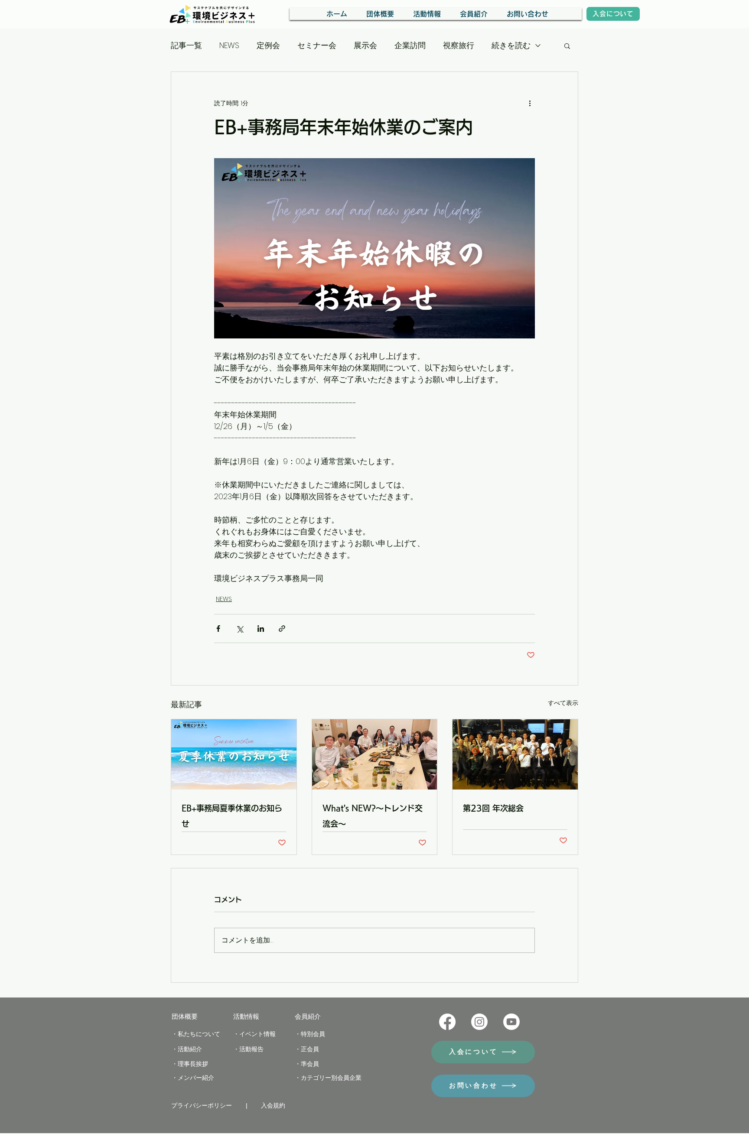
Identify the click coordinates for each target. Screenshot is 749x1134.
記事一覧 (186, 45)
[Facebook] (447, 1022)
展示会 (365, 45)
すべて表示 (563, 703)
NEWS (229, 45)
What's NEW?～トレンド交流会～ (372, 816)
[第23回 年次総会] (515, 754)
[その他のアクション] (529, 103)
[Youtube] (511, 1022)
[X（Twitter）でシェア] (239, 628)
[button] (567, 45)
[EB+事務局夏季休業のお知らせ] (233, 754)
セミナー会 (316, 45)
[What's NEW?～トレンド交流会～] (374, 754)
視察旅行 (458, 45)
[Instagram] (479, 1022)
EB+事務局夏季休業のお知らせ (232, 816)
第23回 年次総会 (493, 808)
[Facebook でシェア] (218, 628)
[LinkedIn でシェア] (261, 628)
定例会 (268, 45)
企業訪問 (410, 45)
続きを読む (511, 45)
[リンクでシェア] (282, 628)
